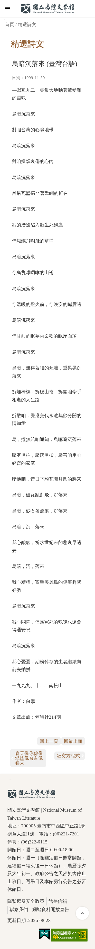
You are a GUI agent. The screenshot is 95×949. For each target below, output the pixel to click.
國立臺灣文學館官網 (47, 8)
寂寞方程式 (68, 755)
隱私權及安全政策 (25, 901)
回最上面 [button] (73, 741)
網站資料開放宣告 (50, 909)
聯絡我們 (19, 909)
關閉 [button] (7, 7)
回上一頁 (49, 741)
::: (9, 778)
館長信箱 (57, 901)
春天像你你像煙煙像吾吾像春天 (29, 758)
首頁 (9, 24)
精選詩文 (27, 24)
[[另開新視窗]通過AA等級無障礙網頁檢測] (69, 935)
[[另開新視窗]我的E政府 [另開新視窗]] (44, 934)
